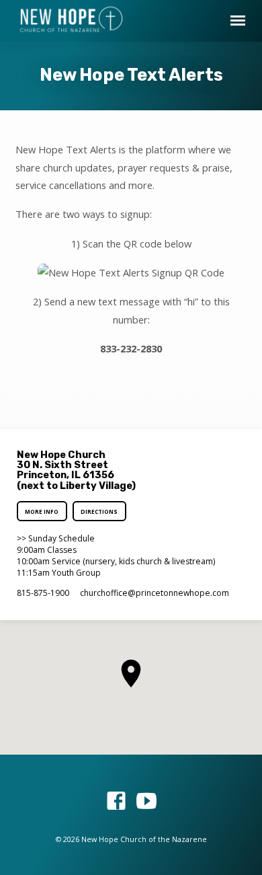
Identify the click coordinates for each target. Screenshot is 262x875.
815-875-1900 (43, 593)
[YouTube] (146, 800)
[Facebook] (116, 800)
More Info (42, 511)
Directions (99, 511)
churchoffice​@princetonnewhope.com (154, 593)
